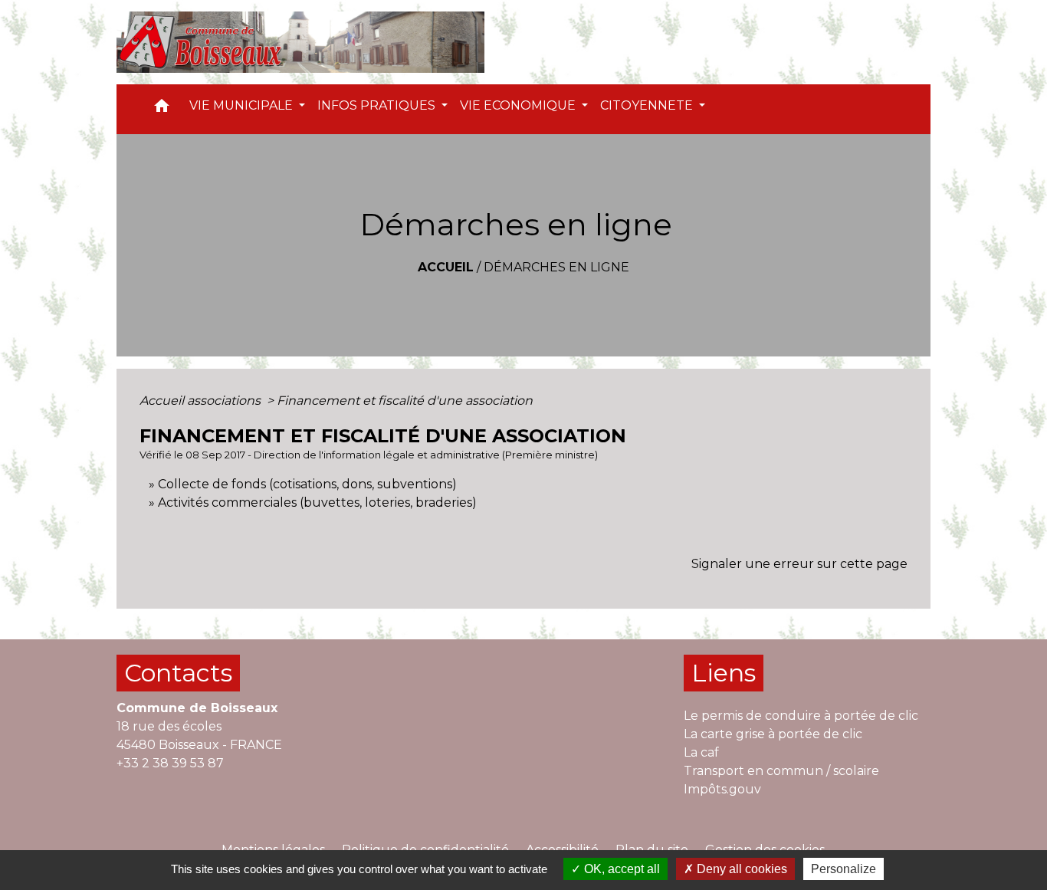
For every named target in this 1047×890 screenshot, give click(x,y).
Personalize (843, 868)
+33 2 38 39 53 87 (170, 763)
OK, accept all (620, 868)
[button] (161, 109)
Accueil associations (201, 400)
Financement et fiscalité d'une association (405, 400)
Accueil (446, 267)
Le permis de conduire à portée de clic (801, 715)
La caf (701, 752)
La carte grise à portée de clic (773, 734)
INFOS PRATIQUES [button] (377, 105)
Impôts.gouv (722, 789)
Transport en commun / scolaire (781, 771)
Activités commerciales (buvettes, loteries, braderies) (317, 502)
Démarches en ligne (556, 267)
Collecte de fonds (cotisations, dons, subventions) (307, 484)
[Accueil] (300, 42)
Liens (723, 673)
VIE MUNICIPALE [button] (242, 105)
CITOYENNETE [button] (648, 105)
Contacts (178, 673)
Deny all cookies (740, 868)
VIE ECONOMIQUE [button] (519, 105)
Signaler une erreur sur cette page (799, 564)
